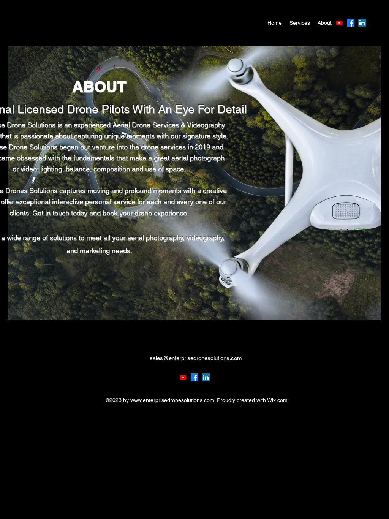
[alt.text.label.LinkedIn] (362, 23)
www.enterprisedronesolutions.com (172, 400)
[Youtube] (339, 23)
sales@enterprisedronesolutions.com (196, 358)
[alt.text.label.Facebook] (350, 23)
